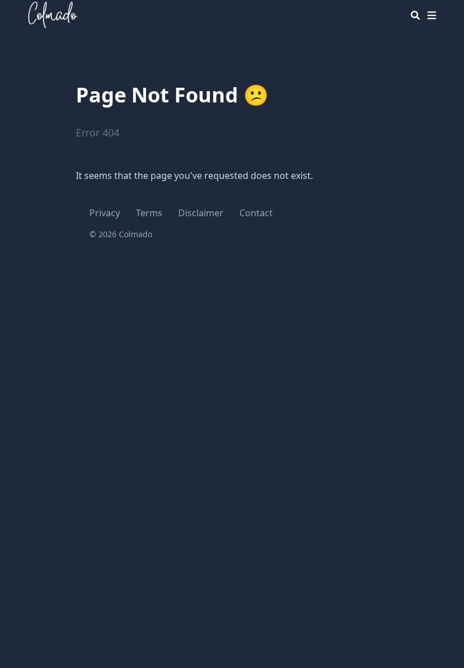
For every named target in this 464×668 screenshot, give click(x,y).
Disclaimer (201, 213)
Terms (149, 213)
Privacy (104, 213)
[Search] (415, 15)
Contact (256, 213)
